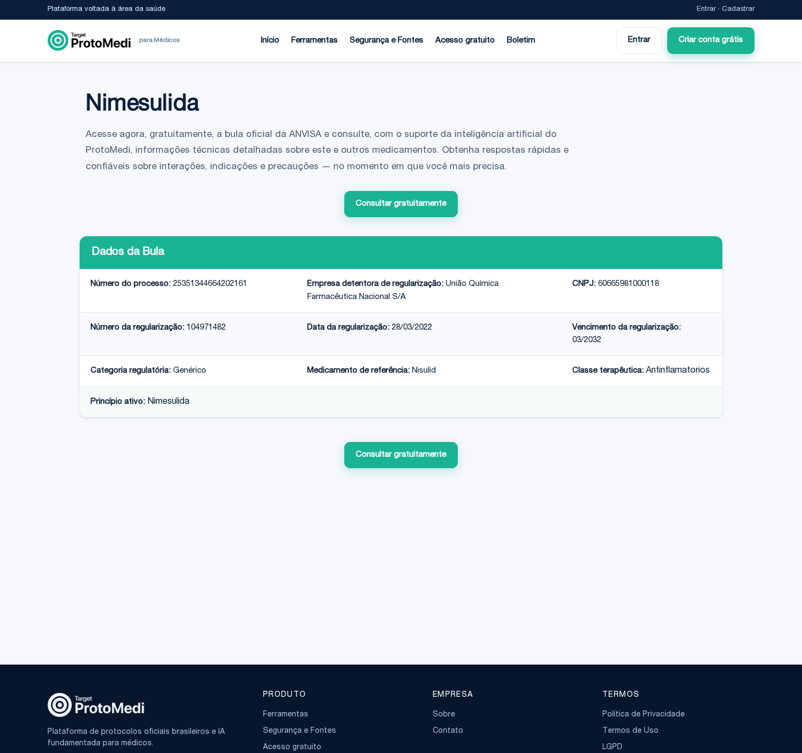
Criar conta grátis (711, 40)
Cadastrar (738, 9)
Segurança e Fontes (386, 41)
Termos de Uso (630, 731)
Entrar (706, 9)
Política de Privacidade (643, 715)
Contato (448, 731)
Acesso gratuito (465, 41)
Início (270, 41)
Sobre (444, 715)
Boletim (521, 41)
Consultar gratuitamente (401, 204)
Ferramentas (314, 41)
